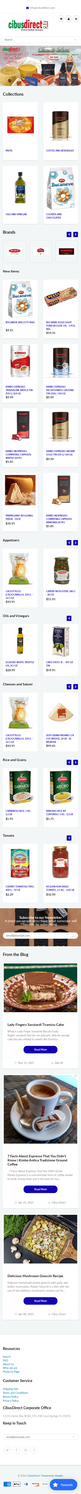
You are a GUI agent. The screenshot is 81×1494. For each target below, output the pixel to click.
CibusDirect (33, 1475)
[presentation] (69, 234)
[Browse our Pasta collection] (20, 119)
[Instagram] (34, 1450)
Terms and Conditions (15, 1392)
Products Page (11, 1371)
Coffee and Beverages (60, 150)
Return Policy (10, 1396)
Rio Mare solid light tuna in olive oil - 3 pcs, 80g (60, 326)
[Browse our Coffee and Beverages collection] (60, 119)
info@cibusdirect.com (42, 7)
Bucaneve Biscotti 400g (20, 322)
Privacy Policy (11, 1400)
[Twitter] (7, 1450)
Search (7, 1356)
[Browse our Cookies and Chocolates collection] (61, 188)
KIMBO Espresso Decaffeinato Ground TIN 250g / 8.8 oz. (60, 390)
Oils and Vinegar (16, 214)
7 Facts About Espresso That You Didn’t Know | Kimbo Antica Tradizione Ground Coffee (37, 1160)
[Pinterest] (25, 1450)
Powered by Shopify (52, 1475)
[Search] (75, 40)
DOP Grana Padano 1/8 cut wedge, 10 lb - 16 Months (60, 738)
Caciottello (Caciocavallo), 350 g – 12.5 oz (19, 594)
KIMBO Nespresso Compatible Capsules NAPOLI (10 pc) (18, 454)
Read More (40, 1049)
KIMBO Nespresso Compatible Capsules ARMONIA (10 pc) (59, 519)
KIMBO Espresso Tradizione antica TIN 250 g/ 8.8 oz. (19, 390)
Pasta (9, 150)
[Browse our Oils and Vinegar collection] (20, 182)
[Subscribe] (73, 936)
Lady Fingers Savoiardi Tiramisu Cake (36, 1024)
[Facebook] (16, 1450)
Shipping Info (10, 1388)
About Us (8, 1364)
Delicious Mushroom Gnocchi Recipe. (36, 1276)
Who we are (10, 1367)
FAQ (5, 1360)
